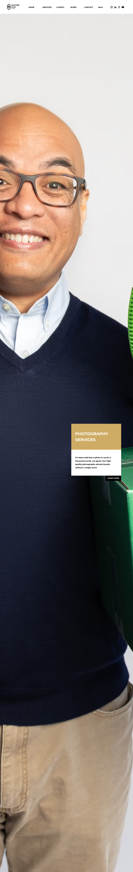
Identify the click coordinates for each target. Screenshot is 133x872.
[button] (48, 7)
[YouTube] (122, 7)
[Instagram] (111, 7)
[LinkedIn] (115, 7)
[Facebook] (119, 7)
